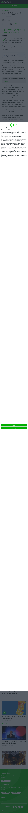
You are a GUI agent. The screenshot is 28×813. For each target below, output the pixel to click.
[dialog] (14, 406)
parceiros (13, 129)
